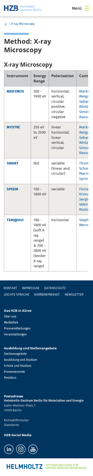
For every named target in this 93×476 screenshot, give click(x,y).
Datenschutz (55, 288)
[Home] (22, 8)
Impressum (30, 288)
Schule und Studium (17, 366)
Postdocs (10, 377)
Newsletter (74, 294)
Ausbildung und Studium (20, 360)
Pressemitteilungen (17, 328)
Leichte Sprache (16, 294)
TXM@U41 (15, 220)
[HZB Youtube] (33, 449)
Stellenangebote (15, 354)
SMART (12, 163)
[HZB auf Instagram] (21, 449)
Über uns (10, 316)
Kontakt (10, 288)
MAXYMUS (15, 91)
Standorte (11, 425)
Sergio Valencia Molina (86, 204)
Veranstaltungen (15, 334)
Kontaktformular (16, 420)
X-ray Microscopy (22, 24)
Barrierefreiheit (47, 294)
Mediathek (11, 322)
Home (5, 24)
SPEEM (12, 189)
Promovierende (14, 371)
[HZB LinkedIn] (9, 449)
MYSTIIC (13, 127)
